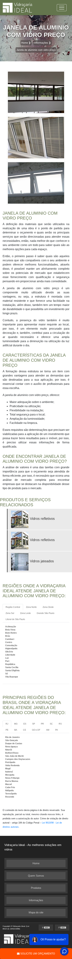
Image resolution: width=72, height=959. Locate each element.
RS (60, 724)
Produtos (36, 887)
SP (33, 724)
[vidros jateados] (20, 562)
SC (51, 724)
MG (15, 724)
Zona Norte (31, 607)
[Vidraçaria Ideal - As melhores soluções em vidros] (17, 7)
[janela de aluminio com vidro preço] (36, 92)
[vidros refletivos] (20, 519)
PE (7, 730)
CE (24, 730)
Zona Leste (25, 613)
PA (56, 730)
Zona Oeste (48, 607)
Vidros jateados (42, 561)
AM (47, 730)
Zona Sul (10, 613)
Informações (36, 900)
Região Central (13, 607)
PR (42, 724)
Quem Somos (36, 875)
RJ (7, 724)
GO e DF (36, 730)
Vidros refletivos (42, 519)
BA (15, 730)
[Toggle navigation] (62, 7)
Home (36, 863)
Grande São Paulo (45, 613)
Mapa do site (36, 912)
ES (24, 724)
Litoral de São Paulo (15, 619)
